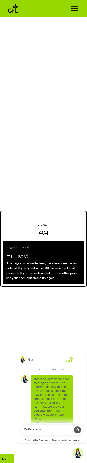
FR (10, 458)
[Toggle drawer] (74, 8)
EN (4, 458)
